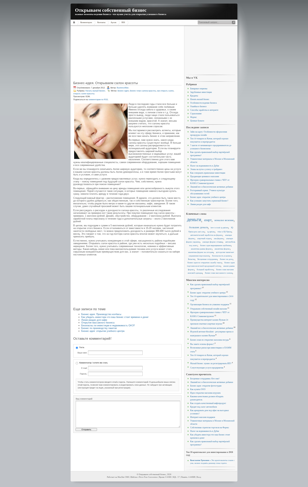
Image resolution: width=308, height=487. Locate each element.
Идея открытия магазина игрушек (205, 392)
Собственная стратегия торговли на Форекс (209, 427)
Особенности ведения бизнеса (203, 102)
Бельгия (191, 259)
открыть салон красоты (83, 94)
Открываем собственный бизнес (111, 9)
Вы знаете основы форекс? (202, 344)
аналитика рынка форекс (201, 249)
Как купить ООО (198, 389)
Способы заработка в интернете (204, 109)
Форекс (193, 117)
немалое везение (224, 220)
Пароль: (83, 374)
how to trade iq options (219, 227)
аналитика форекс (222, 249)
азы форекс (218, 238)
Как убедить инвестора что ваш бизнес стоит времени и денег (115, 317)
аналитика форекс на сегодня (200, 252)
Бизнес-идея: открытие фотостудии (205, 385)
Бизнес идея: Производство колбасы (101, 314)
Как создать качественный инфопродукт (208, 403)
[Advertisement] (127, 54)
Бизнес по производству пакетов (99, 328)
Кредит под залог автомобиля (203, 406)
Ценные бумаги (197, 120)
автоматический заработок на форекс (206, 235)
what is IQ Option (224, 231)
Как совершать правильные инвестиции (207, 172)
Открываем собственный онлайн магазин (208, 308)
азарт (208, 220)
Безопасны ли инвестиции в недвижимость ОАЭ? (108, 325)
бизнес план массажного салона (218, 273)
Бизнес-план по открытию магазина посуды (209, 339)
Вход (199, 477)
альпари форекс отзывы (212, 242)
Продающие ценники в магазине (204, 176)
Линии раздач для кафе (94, 320)
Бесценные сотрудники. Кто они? (204, 378)
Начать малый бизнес (95, 91)
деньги (194, 219)
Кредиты (194, 95)
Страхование (196, 113)
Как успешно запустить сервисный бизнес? (209, 200)
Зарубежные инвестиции (201, 92)
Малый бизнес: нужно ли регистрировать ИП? (210, 363)
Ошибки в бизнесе (198, 106)
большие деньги (198, 227)
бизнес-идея (123, 91)
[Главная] (75, 22)
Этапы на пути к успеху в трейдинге (206, 169)
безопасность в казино (221, 255)
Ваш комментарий (84, 399)
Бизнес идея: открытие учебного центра (102, 331)
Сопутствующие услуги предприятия (206, 367)
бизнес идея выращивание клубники (215, 245)
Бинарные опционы (198, 88)
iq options (211, 231)
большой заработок (205, 269)
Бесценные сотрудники (207, 259)
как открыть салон (165, 91)
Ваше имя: (82, 353)
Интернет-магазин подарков (202, 417)
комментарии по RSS (98, 99)
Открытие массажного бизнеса (97, 322)
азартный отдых (204, 238)
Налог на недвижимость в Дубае (204, 165)
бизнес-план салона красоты (143, 91)
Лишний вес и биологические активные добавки (211, 186)
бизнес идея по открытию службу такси (205, 262)
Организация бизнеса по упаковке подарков (209, 304)
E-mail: (84, 368)
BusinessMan (123, 88)
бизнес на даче (226, 259)
